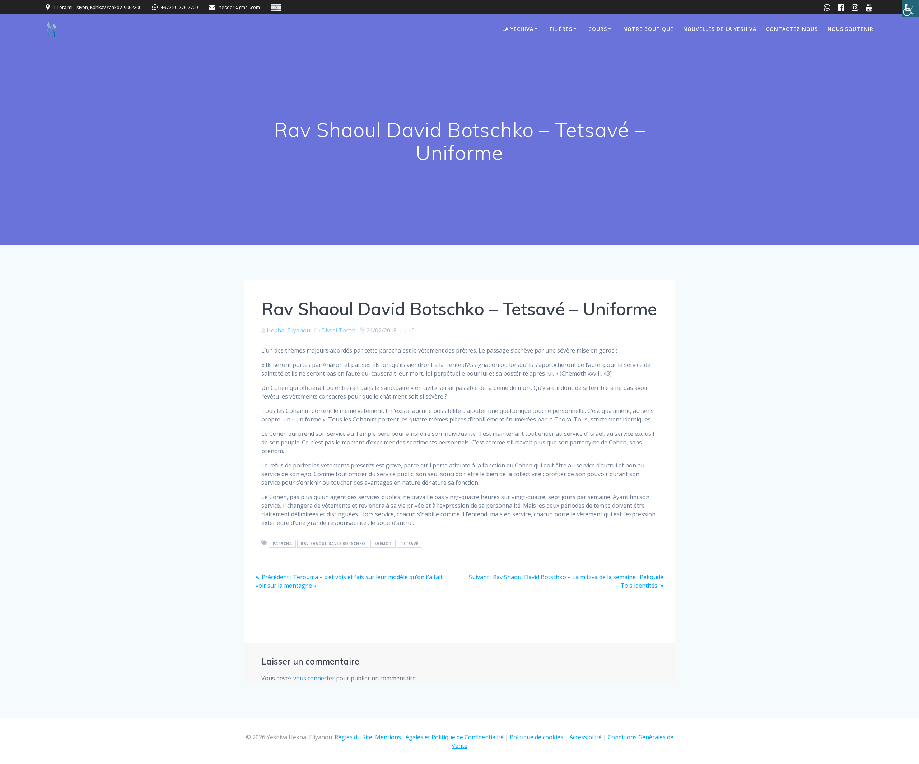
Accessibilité (585, 737)
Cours (597, 28)
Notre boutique (648, 28)
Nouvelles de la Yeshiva (719, 28)
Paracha (282, 543)
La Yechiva (517, 28)
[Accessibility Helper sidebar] (910, 8)
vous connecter (314, 678)
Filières (561, 28)
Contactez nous (792, 28)
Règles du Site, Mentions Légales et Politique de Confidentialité (419, 737)
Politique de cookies (536, 737)
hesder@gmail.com (239, 7)
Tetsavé (410, 543)
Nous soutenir (850, 28)
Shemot (383, 543)
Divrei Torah (338, 330)
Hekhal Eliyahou (288, 330)
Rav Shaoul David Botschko (333, 543)
